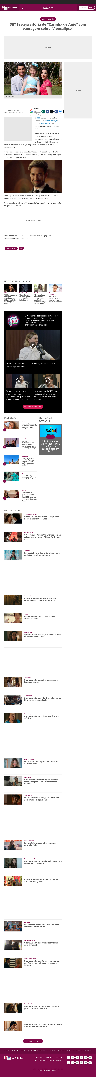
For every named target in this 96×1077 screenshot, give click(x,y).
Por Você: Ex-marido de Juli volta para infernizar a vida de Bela (41, 925)
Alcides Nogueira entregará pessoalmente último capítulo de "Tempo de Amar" (10, 299)
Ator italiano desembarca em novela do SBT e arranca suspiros (55, 299)
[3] (11, 459)
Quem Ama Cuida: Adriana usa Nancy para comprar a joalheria (41, 1007)
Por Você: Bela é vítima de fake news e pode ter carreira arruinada (42, 554)
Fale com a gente (41, 1060)
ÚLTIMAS (7, 1051)
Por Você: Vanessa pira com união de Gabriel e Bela (41, 762)
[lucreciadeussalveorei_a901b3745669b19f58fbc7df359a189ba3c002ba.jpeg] (25, 288)
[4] (11, 476)
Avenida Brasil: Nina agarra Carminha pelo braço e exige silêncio (41, 798)
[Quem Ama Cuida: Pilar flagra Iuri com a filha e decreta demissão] (13, 700)
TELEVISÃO (15, 1051)
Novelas (48, 8)
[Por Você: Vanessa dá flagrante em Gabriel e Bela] (13, 845)
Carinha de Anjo (11, 248)
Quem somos (38, 1057)
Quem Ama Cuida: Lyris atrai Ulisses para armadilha (41, 944)
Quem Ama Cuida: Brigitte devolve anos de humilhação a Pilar (42, 635)
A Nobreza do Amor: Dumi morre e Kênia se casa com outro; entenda (40, 599)
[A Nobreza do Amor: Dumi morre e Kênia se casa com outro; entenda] (13, 600)
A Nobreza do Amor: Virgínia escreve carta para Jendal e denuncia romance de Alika (42, 781)
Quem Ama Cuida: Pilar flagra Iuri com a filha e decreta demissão (42, 699)
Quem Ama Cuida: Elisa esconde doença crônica (42, 717)
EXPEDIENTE (49, 1057)
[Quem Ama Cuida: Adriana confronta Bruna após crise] (13, 681)
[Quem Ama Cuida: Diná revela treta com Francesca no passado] (13, 863)
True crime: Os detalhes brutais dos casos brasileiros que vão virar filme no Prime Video (29, 497)
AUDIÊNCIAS (42, 1051)
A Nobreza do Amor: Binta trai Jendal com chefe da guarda (41, 880)
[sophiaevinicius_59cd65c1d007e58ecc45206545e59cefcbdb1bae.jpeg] (40, 288)
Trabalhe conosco (54, 1060)
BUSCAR (91, 7)
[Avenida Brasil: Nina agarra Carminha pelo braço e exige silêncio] (13, 799)
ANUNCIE (59, 1057)
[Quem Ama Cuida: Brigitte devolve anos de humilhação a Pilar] (13, 636)
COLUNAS (52, 1051)
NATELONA (77, 1051)
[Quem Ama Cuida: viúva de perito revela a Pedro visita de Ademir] (13, 1026)
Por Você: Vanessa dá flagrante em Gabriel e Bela (40, 844)
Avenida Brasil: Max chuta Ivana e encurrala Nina (40, 617)
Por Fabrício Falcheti (11, 110)
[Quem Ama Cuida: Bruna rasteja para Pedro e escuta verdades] (13, 518)
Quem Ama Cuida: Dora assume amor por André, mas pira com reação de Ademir (41, 963)
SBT (21, 248)
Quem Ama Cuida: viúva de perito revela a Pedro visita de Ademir (43, 1025)
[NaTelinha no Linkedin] (77, 1062)
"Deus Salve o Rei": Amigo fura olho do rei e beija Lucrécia (25, 297)
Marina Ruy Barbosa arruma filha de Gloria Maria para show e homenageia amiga (29, 444)
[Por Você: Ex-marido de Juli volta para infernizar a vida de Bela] (13, 926)
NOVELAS (24, 1051)
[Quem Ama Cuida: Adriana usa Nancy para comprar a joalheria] (13, 1008)
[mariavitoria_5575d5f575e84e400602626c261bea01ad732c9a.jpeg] (10, 288)
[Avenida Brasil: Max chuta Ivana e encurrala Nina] (13, 618)
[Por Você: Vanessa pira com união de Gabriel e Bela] (13, 763)
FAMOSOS (33, 1051)
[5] (11, 494)
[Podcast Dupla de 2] (81, 1062)
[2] (11, 442)
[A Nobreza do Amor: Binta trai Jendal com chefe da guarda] (13, 881)
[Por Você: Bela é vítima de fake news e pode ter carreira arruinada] (13, 554)
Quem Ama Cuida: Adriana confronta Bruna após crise (41, 681)
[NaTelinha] (9, 8)
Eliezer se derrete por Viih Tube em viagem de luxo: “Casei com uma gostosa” (28, 461)
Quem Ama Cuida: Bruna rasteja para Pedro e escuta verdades (41, 517)
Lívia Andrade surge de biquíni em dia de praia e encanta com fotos (29, 426)
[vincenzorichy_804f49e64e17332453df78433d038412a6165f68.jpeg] (55, 288)
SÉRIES (69, 1051)
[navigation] (22, 7)
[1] (11, 425)
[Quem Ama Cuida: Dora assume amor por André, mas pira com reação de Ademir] (13, 962)
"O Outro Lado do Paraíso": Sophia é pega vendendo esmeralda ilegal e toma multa (40, 299)
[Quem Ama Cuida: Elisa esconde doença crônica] (13, 718)
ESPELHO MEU (87, 1051)
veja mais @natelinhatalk (33, 407)
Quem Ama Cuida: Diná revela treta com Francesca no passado (43, 862)
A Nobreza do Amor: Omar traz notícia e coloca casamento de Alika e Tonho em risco (42, 537)
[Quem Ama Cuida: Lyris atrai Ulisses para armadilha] (13, 944)
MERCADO (61, 1051)
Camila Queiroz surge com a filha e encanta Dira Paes (29, 477)
